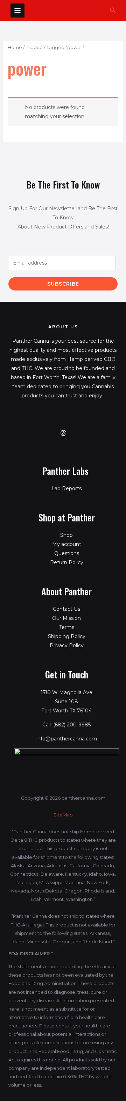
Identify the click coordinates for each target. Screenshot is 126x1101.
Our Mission (66, 618)
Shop (66, 535)
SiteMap (63, 815)
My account (66, 544)
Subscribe (63, 284)
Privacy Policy (67, 645)
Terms (66, 627)
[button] (113, 10)
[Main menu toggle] (17, 11)
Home (15, 47)
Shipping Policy (66, 636)
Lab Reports (66, 488)
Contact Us (66, 609)
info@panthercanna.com (66, 739)
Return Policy (66, 562)
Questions (66, 553)
